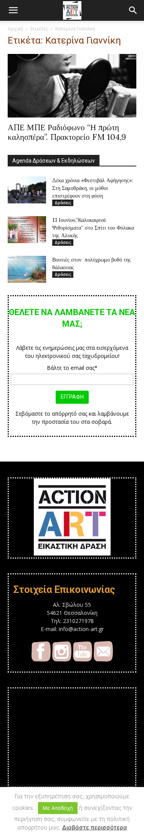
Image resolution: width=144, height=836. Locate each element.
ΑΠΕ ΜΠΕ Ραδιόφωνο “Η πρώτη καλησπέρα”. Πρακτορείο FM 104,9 (67, 132)
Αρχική (15, 28)
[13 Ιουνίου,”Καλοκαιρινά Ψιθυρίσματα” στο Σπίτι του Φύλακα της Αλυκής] (27, 229)
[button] (13, 10)
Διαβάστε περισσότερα (94, 827)
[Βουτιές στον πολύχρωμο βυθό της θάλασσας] (27, 269)
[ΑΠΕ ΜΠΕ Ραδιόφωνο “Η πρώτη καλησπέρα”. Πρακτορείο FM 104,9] (72, 86)
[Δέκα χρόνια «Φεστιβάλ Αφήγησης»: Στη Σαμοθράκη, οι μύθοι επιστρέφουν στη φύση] (27, 189)
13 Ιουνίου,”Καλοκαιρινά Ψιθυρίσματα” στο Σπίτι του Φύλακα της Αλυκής (93, 228)
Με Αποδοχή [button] (58, 808)
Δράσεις (63, 202)
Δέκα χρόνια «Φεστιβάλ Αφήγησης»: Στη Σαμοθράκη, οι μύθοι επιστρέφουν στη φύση (92, 188)
